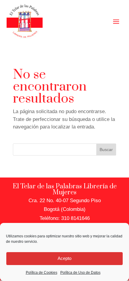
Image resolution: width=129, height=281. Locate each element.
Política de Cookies (41, 272)
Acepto (64, 258)
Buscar (106, 149)
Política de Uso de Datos (80, 272)
